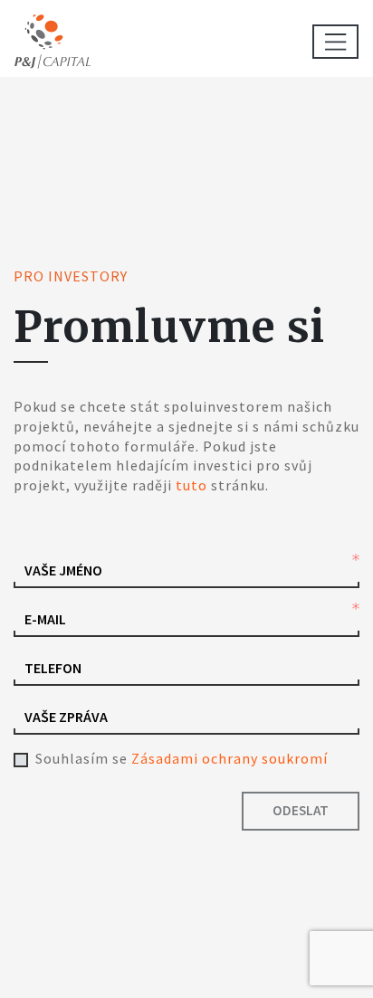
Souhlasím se (181, 758)
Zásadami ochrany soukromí (229, 758)
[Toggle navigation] (335, 42)
